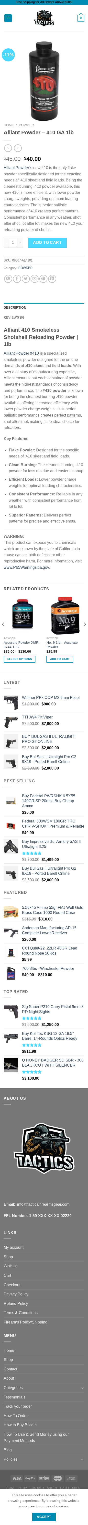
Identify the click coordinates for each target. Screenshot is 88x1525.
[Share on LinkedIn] (52, 279)
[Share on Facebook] (17, 279)
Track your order (18, 1406)
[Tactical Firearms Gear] (44, 18)
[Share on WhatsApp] (8, 279)
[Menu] (8, 18)
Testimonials (14, 1397)
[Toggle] (82, 1388)
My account (13, 1247)
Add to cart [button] (60, 659)
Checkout (12, 1285)
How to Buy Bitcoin (20, 1425)
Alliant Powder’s (18, 168)
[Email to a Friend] (35, 279)
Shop (8, 1257)
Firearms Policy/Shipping (25, 1322)
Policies (11, 1459)
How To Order (16, 1416)
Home (9, 125)
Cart (7, 1275)
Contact (10, 1369)
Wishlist (10, 1266)
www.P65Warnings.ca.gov (26, 567)
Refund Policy (16, 1303)
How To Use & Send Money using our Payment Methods (36, 1437)
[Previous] (3, 634)
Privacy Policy (16, 1294)
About (9, 1378)
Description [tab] (15, 307)
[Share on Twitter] (26, 279)
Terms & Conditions (21, 1313)
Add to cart (47, 242)
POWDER (26, 125)
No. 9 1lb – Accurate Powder (62, 645)
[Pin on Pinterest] (43, 279)
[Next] (84, 634)
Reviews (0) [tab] (14, 317)
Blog (8, 1450)
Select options (19, 659)
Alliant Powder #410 (21, 353)
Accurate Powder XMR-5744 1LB (22, 645)
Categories (13, 1388)
